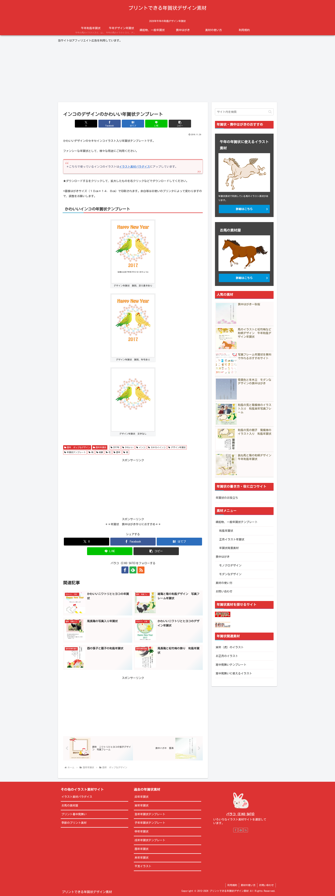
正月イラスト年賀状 (231, 539)
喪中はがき (223, 556)
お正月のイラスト (227, 656)
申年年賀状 (141, 831)
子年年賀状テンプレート (150, 822)
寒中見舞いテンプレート (231, 664)
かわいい (129, 447)
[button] (180, 124)
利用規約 (232, 885)
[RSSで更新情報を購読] (140, 569)
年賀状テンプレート (76, 452)
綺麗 (101, 452)
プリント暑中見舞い (74, 814)
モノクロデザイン (230, 565)
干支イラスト (143, 866)
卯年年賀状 (141, 796)
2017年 (116, 447)
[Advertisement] (167, 72)
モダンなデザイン (230, 574)
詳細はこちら (244, 209)
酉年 (118, 452)
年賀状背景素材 (229, 548)
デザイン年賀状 (178, 447)
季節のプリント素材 (74, 822)
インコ (142, 447)
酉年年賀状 (101, 447)
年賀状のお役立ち (227, 497)
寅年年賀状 (141, 805)
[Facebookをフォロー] (124, 569)
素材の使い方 (224, 582)
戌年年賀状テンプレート (150, 840)
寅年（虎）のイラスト (230, 647)
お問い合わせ (224, 591)
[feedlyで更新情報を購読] (132, 569)
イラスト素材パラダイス (134, 166)
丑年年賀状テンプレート (150, 814)
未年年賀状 (141, 857)
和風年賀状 (226, 530)
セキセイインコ (158, 447)
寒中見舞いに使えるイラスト (234, 673)
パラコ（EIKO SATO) (240, 814)
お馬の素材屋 (69, 805)
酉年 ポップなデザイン (78, 447)
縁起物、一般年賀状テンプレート (237, 522)
